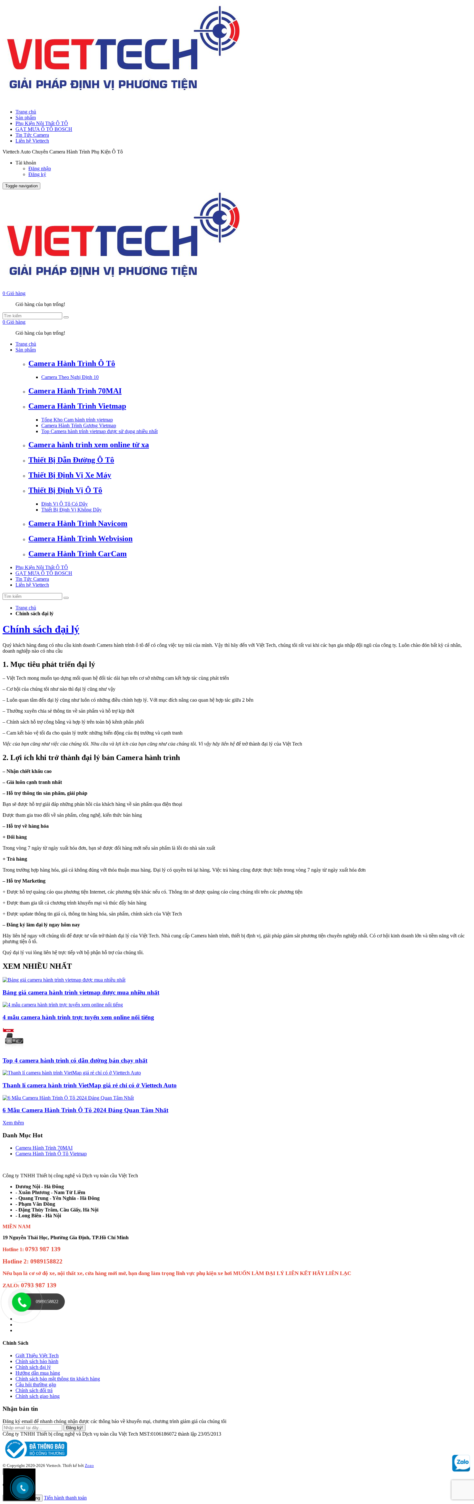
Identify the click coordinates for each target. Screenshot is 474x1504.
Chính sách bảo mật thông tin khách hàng (57, 1378)
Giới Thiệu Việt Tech (37, 1355)
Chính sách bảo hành (36, 1361)
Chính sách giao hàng (37, 1396)
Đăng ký (37, 174)
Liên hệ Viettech (32, 140)
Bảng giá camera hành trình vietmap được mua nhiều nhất (81, 992)
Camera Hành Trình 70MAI (44, 1148)
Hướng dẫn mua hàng (37, 1373)
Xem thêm (13, 1122)
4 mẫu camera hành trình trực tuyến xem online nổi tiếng (78, 1017)
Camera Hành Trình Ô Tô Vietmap (51, 1153)
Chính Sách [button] (15, 1343)
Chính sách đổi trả (34, 1390)
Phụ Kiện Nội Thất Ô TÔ (41, 123)
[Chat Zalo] (461, 1469)
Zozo (89, 1465)
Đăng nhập (39, 168)
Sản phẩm (25, 117)
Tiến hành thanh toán (65, 1497)
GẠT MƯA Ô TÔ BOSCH (43, 129)
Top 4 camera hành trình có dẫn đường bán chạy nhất (75, 1060)
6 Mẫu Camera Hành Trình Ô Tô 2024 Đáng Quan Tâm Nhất (85, 1110)
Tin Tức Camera (32, 135)
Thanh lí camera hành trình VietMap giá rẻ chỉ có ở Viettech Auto (90, 1085)
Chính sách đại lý (41, 629)
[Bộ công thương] (35, 1459)
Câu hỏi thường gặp (35, 1384)
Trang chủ (25, 111)
